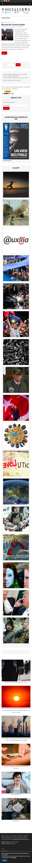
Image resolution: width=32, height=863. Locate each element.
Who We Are (4, 850)
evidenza (5, 22)
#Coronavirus (16, 820)
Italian (6, 1)
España (4, 1)
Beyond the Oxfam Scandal (13, 24)
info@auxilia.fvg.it (10, 843)
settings (14, 857)
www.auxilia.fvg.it (13, 842)
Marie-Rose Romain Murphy (9, 26)
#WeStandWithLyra (16, 794)
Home (3, 848)
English (9, 1)
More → (4, 53)
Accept (4, 860)
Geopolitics (11, 22)
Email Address (6, 105)
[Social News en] (16, 10)
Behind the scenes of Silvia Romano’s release (16, 682)
